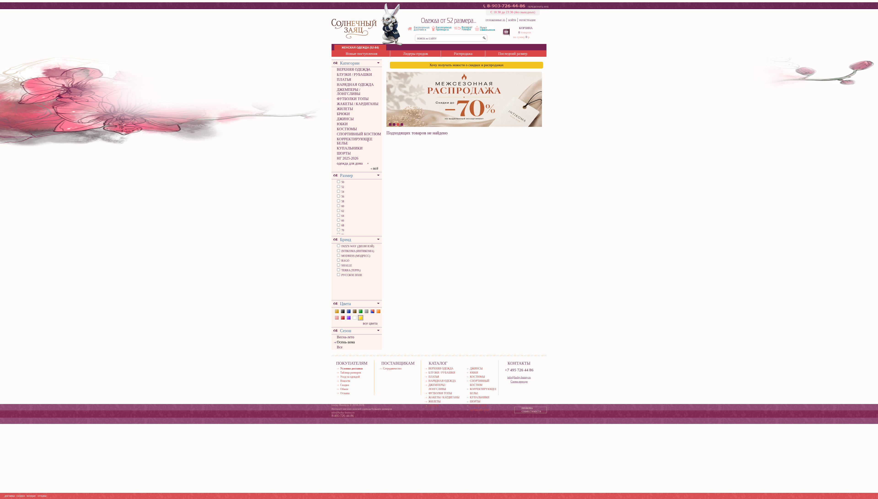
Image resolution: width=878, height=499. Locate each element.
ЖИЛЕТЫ (345, 109)
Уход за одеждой (350, 376)
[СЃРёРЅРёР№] (349, 310)
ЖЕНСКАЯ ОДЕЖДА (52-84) (360, 47)
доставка (10, 495)
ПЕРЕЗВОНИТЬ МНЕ (538, 7)
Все (340, 347)
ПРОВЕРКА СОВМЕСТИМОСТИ (531, 410)
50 (342, 182)
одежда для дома (350, 163)
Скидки (344, 385)
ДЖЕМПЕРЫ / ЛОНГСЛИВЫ (348, 92)
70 (342, 230)
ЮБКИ (342, 124)
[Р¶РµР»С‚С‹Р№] (361, 317)
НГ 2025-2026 (347, 158)
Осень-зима (346, 342)
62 (342, 211)
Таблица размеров (350, 372)
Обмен (344, 389)
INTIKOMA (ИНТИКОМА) (357, 251)
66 (342, 220)
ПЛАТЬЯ (344, 79)
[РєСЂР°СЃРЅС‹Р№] (343, 317)
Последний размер (512, 54)
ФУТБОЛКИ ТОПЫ (353, 99)
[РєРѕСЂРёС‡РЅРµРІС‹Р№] (355, 310)
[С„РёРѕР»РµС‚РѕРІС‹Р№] (349, 317)
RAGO (345, 260)
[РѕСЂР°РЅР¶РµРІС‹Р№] (378, 310)
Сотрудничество (392, 368)
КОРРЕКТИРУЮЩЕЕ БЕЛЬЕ (354, 141)
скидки (21, 495)
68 (342, 225)
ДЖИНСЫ (345, 119)
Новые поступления (361, 54)
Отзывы (345, 393)
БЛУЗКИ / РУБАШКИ (354, 74)
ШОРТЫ (344, 153)
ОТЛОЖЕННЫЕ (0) (495, 20)
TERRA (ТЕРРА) (351, 270)
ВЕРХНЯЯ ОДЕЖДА (354, 69)
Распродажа (463, 54)
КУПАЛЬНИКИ (350, 148)
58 (342, 201)
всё (375, 168)
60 (342, 206)
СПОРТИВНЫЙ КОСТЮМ (359, 134)
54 (342, 191)
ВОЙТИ (512, 20)
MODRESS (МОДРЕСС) (355, 256)
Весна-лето (345, 337)
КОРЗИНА (526, 28)
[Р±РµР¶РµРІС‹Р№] (337, 310)
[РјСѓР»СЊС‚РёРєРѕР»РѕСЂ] (372, 310)
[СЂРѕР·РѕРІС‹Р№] (337, 317)
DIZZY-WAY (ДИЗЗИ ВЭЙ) (357, 246)
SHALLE (346, 265)
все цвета (370, 323)
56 (342, 196)
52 (342, 187)
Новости (345, 380)
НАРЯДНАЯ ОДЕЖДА (355, 85)
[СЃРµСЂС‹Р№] (366, 310)
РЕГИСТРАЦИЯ (527, 20)
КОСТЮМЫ (347, 129)
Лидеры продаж (415, 54)
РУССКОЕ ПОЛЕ (351, 275)
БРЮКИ (343, 114)
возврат (31, 495)
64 (342, 215)
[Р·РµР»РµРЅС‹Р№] (361, 310)
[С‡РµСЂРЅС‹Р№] (343, 310)
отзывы (42, 495)
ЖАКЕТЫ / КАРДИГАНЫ (357, 104)
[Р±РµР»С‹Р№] (355, 317)
